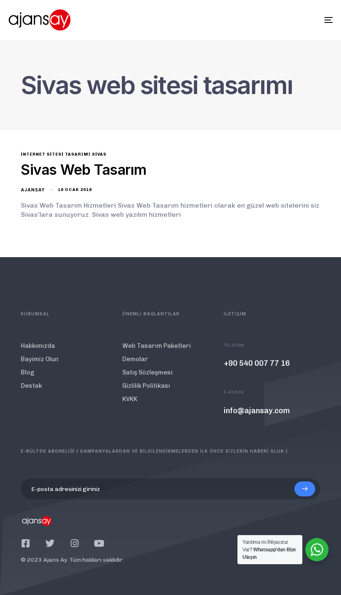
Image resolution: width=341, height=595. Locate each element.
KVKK (129, 399)
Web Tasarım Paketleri (156, 346)
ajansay (33, 189)
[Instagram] (74, 543)
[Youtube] (99, 543)
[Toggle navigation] (279, 20)
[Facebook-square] (25, 543)
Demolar (135, 359)
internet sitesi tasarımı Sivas (63, 154)
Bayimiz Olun (40, 359)
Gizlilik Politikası (146, 385)
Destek (31, 385)
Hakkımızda (38, 346)
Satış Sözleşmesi (147, 372)
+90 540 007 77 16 (257, 363)
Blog (28, 372)
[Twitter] (49, 543)
